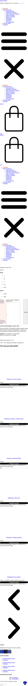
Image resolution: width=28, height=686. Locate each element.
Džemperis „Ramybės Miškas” (14, 458)
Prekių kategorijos (7, 9)
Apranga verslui (7, 23)
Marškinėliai (9, 19)
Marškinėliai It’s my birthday (14, 577)
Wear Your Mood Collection (12, 14)
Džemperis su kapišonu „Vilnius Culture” (14, 418)
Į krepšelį (25, 312)
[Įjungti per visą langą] (2, 684)
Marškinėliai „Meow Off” (14, 497)
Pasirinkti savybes (14, 384)
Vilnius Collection (10, 15)
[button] (14, 55)
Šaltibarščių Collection (11, 12)
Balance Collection (10, 16)
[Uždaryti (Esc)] (5, 684)
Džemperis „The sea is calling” (14, 379)
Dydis (1, 272)
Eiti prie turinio (3, 0)
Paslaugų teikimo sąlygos (9, 658)
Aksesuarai (8, 20)
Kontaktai (5, 660)
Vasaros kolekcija (10, 11)
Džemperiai (8, 18)
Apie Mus (5, 24)
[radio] (5, 276)
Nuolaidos (5, 8)
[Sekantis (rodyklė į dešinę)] (2, 685)
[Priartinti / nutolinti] (0, 684)
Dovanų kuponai (10, 22)
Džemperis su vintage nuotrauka (14, 537)
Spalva (1, 290)
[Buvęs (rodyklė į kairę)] (0, 685)
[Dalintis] (3, 684)
